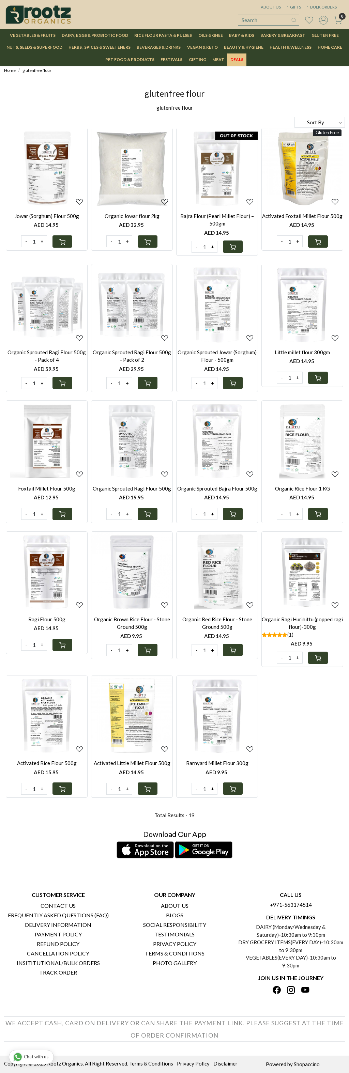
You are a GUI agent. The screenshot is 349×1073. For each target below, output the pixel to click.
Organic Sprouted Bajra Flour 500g (217, 488)
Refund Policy (58, 943)
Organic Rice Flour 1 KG (302, 488)
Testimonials (174, 934)
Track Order (58, 972)
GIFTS (295, 7)
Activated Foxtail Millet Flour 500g (302, 216)
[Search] (293, 20)
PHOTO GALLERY (175, 963)
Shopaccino (307, 1064)
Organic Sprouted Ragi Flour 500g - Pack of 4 (46, 356)
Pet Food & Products (129, 59)
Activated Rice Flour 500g (47, 763)
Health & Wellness (291, 47)
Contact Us (58, 905)
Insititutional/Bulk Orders (58, 963)
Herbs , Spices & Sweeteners (100, 47)
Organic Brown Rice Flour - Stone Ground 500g (132, 623)
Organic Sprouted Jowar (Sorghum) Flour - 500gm (217, 356)
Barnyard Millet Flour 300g (217, 763)
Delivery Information (58, 924)
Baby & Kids (241, 35)
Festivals (171, 59)
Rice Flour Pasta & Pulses (163, 35)
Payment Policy (58, 934)
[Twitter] (291, 990)
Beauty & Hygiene (243, 47)
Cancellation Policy (58, 953)
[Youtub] (305, 990)
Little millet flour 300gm (302, 352)
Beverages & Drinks (159, 47)
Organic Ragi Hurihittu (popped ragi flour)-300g (302, 623)
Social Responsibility (174, 924)
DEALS (236, 59)
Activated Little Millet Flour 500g (132, 763)
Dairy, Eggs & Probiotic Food (95, 35)
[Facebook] (276, 990)
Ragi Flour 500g (46, 619)
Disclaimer (225, 1063)
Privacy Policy (174, 943)
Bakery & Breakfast (282, 35)
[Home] (38, 14)
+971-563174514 (291, 905)
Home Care (330, 47)
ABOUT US (271, 7)
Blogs (174, 915)
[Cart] (62, 241)
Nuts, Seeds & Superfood (34, 47)
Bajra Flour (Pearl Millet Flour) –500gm (217, 220)
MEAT (218, 59)
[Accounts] (323, 20)
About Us (174, 905)
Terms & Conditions (174, 953)
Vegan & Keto (202, 47)
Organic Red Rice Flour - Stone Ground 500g (217, 623)
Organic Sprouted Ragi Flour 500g (132, 488)
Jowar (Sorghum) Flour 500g (47, 216)
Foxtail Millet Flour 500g (46, 488)
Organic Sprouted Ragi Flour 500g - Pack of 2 (132, 356)
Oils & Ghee (210, 35)
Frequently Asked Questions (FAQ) (58, 915)
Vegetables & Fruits (33, 35)
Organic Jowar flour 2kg (132, 216)
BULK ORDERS (323, 7)
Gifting (197, 59)
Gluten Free (325, 35)
